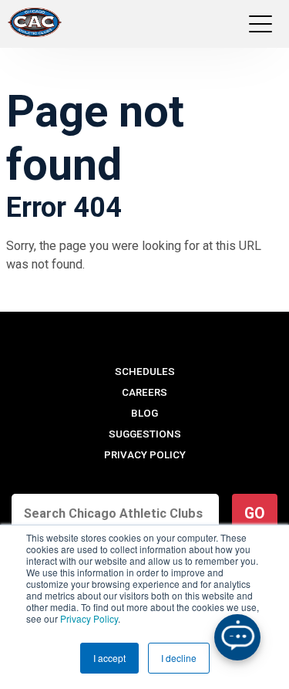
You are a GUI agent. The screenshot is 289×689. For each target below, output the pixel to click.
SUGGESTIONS (145, 434)
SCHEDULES (145, 371)
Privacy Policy (89, 618)
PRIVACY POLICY (145, 455)
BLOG (144, 413)
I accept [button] (109, 657)
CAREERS (144, 392)
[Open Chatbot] (237, 637)
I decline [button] (179, 657)
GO (254, 513)
